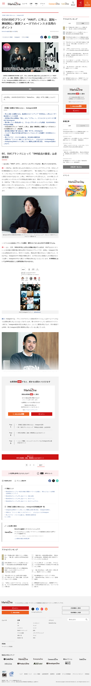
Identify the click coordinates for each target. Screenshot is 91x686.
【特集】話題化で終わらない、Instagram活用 (30, 425)
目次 (30, 89)
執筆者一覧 (20, 638)
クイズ (34, 628)
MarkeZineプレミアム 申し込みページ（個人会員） (20, 496)
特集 (36, 3)
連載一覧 (19, 635)
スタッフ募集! (37, 674)
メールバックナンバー (31, 410)
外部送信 (87, 674)
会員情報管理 (45, 674)
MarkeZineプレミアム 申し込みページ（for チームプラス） (22, 501)
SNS (34, 638)
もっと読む (8, 517)
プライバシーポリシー (78, 674)
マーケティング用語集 (7, 646)
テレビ (34, 635)
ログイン (42, 414)
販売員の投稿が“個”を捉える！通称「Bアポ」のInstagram (24, 131)
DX (18, 623)
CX (18, 625)
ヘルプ (20, 674)
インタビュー (36, 623)
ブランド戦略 (25, 37)
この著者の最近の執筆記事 (21, 538)
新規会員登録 (19, 414)
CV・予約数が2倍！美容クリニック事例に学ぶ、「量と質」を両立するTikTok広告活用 (16, 557)
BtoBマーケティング (22, 630)
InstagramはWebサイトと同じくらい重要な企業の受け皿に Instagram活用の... (28, 510)
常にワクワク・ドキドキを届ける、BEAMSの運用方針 (22, 137)
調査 (34, 630)
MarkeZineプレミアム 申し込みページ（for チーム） (20, 498)
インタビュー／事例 (7, 37)
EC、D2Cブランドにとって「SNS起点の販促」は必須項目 (34, 427)
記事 (31, 3)
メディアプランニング (38, 633)
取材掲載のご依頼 (76, 612)
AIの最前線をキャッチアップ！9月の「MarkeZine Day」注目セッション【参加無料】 (46, 577)
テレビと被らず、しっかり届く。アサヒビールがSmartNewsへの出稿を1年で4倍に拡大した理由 (46, 564)
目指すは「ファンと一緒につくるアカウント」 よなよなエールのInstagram (29, 139)
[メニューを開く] (3, 3)
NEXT (40, 465)
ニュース (24, 3)
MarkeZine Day (52, 623)
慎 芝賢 (14, 31)
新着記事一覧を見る (76, 167)
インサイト (20, 628)
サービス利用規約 (66, 674)
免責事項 (52, 674)
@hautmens (37, 312)
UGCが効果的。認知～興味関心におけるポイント (31, 433)
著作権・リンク (28, 674)
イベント (42, 3)
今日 (70, 23)
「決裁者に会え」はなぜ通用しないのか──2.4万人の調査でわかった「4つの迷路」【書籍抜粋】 (76, 139)
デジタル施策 (20, 633)
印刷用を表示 (8, 481)
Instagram (17, 37)
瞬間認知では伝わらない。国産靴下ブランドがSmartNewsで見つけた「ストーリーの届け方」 (46, 584)
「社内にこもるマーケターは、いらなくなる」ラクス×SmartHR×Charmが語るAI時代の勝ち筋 (17, 584)
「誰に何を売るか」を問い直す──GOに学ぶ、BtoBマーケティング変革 (46, 571)
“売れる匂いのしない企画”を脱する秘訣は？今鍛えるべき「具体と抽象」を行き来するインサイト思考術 (16, 577)
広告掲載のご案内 (76, 608)
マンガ (34, 625)
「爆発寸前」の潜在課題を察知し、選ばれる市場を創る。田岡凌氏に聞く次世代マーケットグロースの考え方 (46, 557)
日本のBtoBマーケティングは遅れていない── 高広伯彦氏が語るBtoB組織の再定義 (16, 563)
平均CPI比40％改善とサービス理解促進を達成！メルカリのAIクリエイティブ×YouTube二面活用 (16, 570)
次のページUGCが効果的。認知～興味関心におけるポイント (30, 457)
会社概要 (58, 674)
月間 (83, 23)
